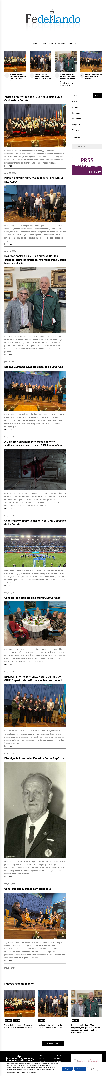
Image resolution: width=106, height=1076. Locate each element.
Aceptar (67, 1069)
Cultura (75, 101)
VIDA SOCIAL (72, 43)
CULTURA (43, 43)
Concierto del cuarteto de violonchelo (27, 888)
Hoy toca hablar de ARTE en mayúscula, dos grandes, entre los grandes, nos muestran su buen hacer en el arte (68, 79)
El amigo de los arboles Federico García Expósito (34, 758)
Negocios (76, 124)
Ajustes (33, 1073)
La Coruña (76, 119)
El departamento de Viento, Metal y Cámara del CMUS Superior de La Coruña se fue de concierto (33, 678)
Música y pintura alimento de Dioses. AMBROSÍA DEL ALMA (43, 76)
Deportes (76, 107)
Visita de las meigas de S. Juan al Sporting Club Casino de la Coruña (18, 77)
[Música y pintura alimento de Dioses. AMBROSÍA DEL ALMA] (53, 1003)
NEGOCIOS (61, 43)
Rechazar (80, 1069)
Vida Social (76, 130)
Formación (76, 113)
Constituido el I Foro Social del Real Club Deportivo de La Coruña (35, 522)
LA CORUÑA (34, 43)
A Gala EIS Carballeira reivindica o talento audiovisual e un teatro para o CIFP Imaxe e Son (33, 443)
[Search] (101, 43)
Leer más (8, 166)
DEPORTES (52, 43)
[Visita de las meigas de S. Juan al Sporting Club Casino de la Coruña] (19, 1003)
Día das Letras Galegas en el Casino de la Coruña (93, 76)
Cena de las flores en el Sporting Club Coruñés (32, 597)
